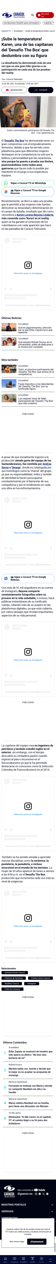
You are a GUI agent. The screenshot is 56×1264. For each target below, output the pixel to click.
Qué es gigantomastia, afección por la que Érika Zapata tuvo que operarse (35, 330)
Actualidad (18, 31)
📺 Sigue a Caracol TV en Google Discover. (28, 192)
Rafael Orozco (15, 1064)
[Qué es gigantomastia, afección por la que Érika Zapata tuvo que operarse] (8, 327)
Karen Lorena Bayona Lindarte (35, 214)
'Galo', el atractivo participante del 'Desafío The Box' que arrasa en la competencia (36, 372)
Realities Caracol (12, 983)
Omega (16, 467)
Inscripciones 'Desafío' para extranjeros (21, 23)
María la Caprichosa (18, 1082)
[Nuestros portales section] (52, 1204)
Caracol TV (6, 31)
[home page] (13, 15)
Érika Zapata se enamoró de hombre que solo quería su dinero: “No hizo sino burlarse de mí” (31, 1054)
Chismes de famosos (14, 978)
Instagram (31, 983)
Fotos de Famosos (12, 989)
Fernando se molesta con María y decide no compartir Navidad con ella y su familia (30, 1089)
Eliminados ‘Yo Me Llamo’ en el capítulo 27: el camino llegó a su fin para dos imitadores (30, 1120)
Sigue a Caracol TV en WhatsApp (28, 183)
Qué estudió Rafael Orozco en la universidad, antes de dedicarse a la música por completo (35, 344)
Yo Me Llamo (15, 1113)
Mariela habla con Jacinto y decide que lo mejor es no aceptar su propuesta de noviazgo (30, 1072)
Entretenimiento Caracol (15, 972)
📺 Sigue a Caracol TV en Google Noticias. (28, 578)
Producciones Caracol (40, 978)
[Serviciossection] (52, 1211)
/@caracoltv (16, 89)
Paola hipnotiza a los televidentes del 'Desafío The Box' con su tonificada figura (36, 386)
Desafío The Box (14, 140)
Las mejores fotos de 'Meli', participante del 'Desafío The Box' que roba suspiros (35, 401)
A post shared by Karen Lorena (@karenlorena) (28, 305)
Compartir (43, 90)
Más (50, 1261)
